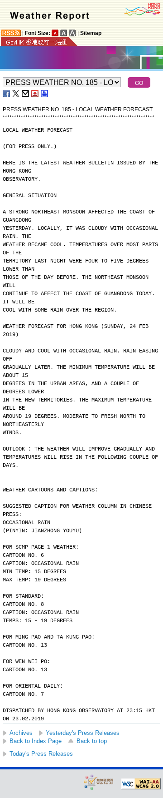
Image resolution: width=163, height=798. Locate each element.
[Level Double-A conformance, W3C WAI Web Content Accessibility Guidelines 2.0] (141, 784)
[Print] (45, 93)
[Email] (26, 93)
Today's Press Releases (41, 753)
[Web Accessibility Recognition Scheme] (98, 782)
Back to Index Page (36, 741)
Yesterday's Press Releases (83, 732)
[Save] (35, 93)
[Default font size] (55, 33)
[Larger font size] (63, 33)
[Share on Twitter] (16, 93)
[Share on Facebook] (7, 93)
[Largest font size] (72, 33)
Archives (21, 732)
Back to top (92, 741)
